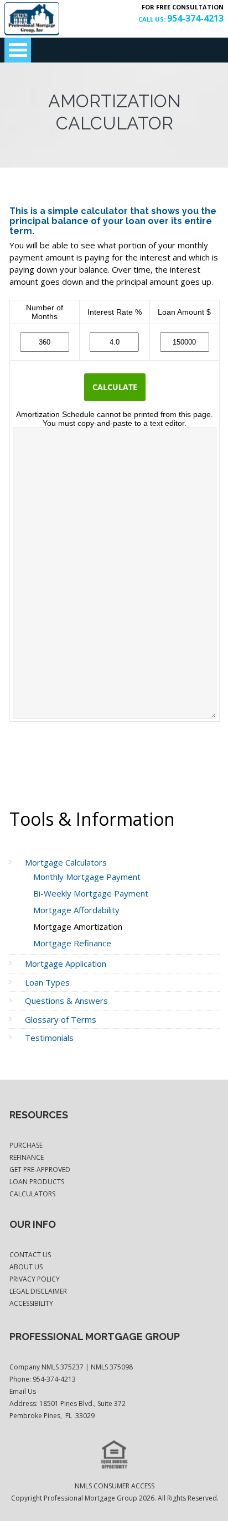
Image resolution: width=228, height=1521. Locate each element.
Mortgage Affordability (76, 909)
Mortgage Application (65, 963)
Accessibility (31, 1303)
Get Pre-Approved (39, 1169)
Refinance (26, 1157)
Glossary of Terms (60, 1019)
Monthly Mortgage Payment (87, 876)
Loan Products (36, 1181)
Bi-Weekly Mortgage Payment (90, 893)
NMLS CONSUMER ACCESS (114, 1486)
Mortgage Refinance (72, 943)
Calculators (32, 1194)
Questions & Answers (66, 1000)
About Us (26, 1267)
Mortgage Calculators (66, 862)
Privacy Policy (34, 1279)
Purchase (26, 1145)
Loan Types (47, 982)
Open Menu (17, 50)
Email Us (22, 1391)
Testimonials (49, 1037)
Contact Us (30, 1254)
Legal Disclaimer (38, 1291)
